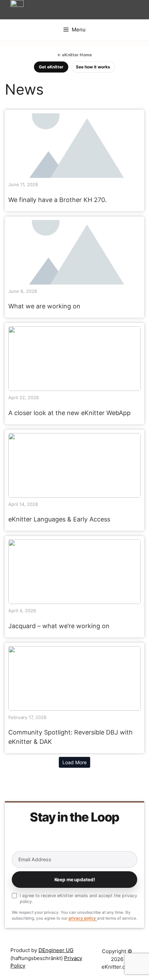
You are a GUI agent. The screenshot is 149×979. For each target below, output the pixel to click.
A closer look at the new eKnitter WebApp (74, 358)
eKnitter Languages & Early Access (74, 465)
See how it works (93, 66)
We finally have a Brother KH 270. (57, 199)
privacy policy (83, 918)
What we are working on (44, 306)
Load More (74, 762)
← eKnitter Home (74, 54)
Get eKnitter (51, 66)
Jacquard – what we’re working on (74, 571)
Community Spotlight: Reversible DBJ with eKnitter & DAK (74, 678)
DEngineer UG (55, 950)
